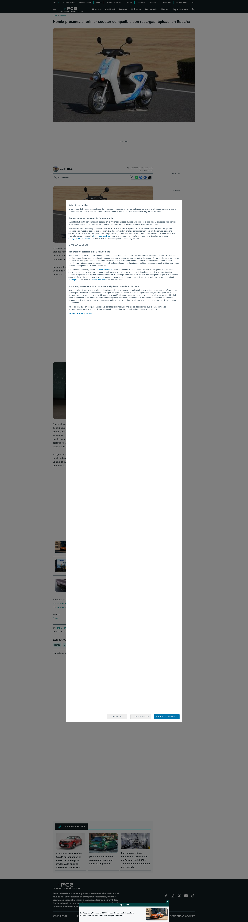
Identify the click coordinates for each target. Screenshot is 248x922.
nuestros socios (106, 270)
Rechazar (117, 717)
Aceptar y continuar (167, 717)
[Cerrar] (167, 901)
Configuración (141, 717)
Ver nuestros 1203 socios (80, 313)
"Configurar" (73, 280)
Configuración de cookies (79, 238)
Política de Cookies (101, 236)
